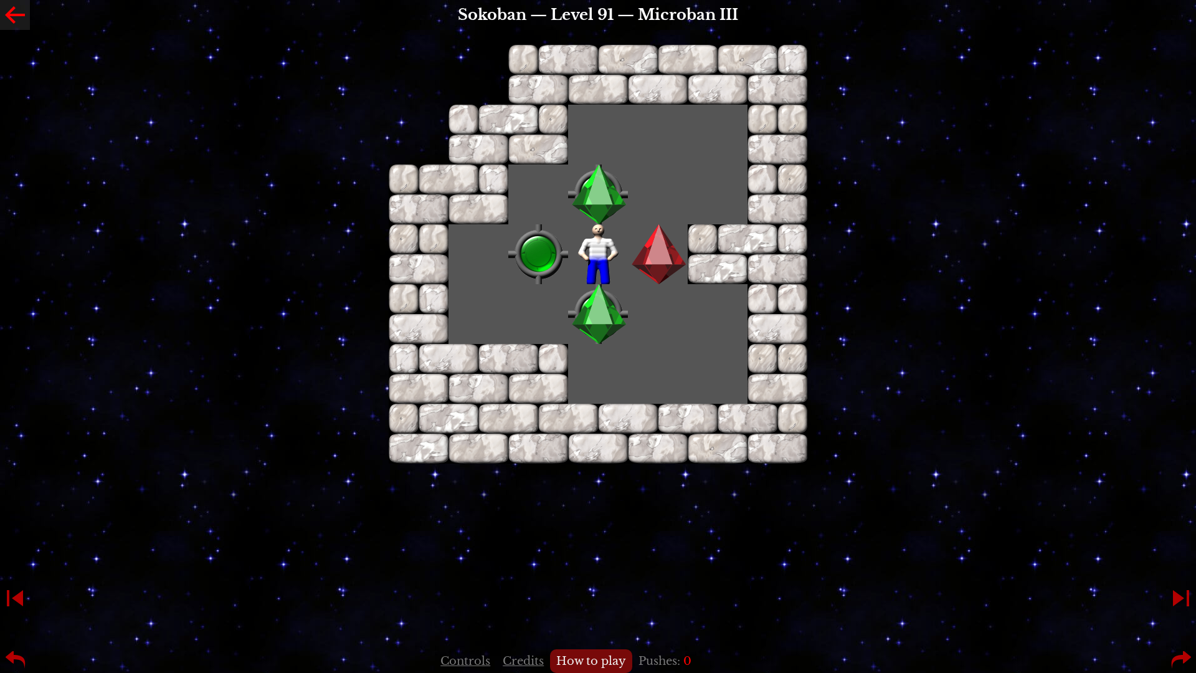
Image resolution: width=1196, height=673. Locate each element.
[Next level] (1181, 598)
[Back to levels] (15, 15)
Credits (523, 661)
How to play (591, 661)
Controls (465, 661)
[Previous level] (15, 598)
